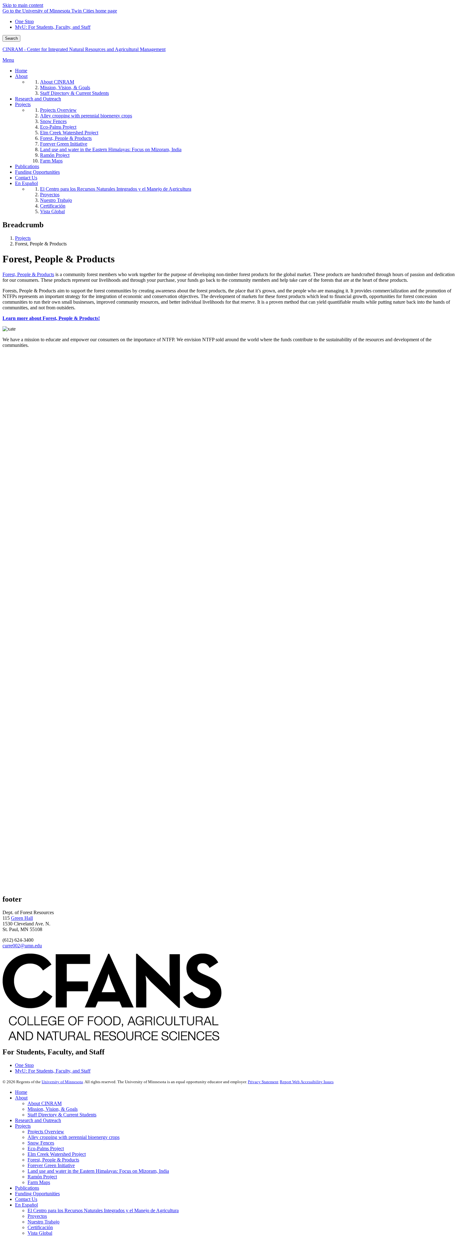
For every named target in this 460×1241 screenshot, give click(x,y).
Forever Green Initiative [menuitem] (63, 144)
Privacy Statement (263, 1081)
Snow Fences (41, 1143)
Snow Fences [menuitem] (53, 121)
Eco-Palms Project (46, 1148)
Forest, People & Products (28, 274)
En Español (26, 1205)
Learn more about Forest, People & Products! (51, 318)
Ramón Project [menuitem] (54, 155)
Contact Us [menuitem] (26, 177)
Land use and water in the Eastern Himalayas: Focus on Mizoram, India (98, 1171)
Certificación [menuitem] (52, 206)
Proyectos (37, 1216)
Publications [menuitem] (27, 166)
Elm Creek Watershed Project (57, 1154)
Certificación (40, 1227)
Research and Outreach (38, 1120)
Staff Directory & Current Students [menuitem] (74, 93)
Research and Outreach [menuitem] (38, 98)
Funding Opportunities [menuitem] (37, 172)
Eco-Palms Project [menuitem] (58, 127)
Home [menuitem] (21, 70)
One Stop (24, 21)
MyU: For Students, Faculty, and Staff (52, 27)
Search (11, 38)
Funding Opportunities (37, 1193)
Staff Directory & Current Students (62, 1114)
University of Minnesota (62, 1081)
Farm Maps (39, 1182)
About (21, 1097)
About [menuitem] (21, 76)
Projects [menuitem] (23, 104)
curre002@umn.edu (22, 945)
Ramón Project (42, 1176)
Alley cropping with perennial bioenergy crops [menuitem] (86, 115)
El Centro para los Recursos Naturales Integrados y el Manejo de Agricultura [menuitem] (115, 189)
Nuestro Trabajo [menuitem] (56, 200)
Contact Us (26, 1199)
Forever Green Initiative (51, 1165)
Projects (23, 238)
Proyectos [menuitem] (49, 194)
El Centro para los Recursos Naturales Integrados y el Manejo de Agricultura (103, 1210)
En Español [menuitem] (26, 183)
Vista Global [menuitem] (52, 211)
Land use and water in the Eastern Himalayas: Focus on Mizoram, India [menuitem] (110, 149)
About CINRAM (45, 1103)
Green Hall (22, 918)
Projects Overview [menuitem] (58, 110)
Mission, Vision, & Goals (53, 1109)
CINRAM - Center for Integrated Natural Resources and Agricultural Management (84, 49)
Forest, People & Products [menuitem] (66, 138)
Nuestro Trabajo (43, 1221)
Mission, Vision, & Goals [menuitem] (65, 87)
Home (21, 1092)
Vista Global (40, 1233)
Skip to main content (23, 5)
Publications (27, 1188)
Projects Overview (46, 1131)
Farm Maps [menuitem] (51, 160)
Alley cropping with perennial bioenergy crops (74, 1137)
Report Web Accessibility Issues (307, 1081)
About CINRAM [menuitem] (57, 82)
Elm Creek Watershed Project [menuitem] (69, 132)
